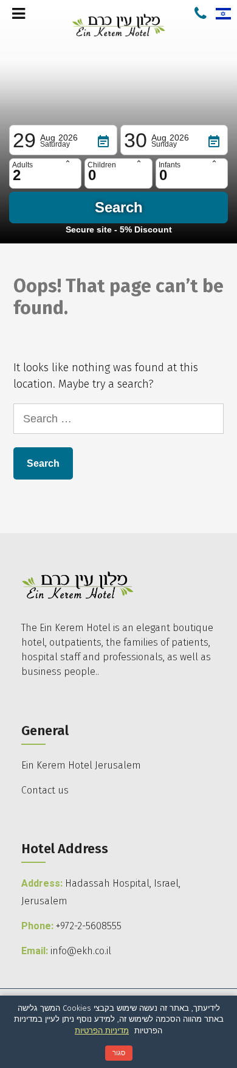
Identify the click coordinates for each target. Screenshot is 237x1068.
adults (22, 165)
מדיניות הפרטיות (102, 1030)
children (102, 165)
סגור (118, 1052)
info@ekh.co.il (80, 951)
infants (169, 165)
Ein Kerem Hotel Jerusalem (81, 765)
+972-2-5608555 (89, 926)
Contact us (45, 790)
